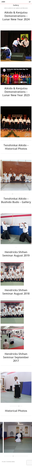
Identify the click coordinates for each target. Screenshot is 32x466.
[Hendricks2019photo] (16, 274)
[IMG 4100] (16, 312)
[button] (30, 2)
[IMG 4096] (16, 338)
